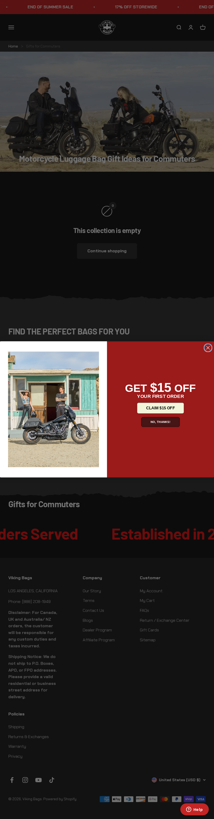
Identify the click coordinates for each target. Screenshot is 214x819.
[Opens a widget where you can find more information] (194, 809)
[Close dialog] (208, 348)
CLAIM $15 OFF (160, 408)
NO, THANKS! (160, 422)
